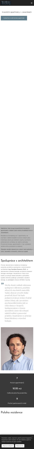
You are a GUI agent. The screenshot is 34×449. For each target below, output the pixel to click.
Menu (31, 2)
